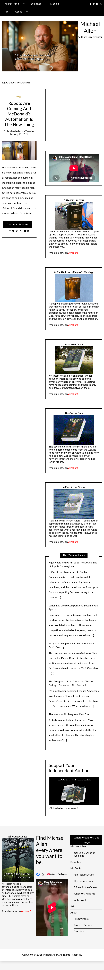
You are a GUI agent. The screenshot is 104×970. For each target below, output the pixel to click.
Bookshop (36, 4)
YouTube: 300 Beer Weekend (84, 849)
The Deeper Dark (83, 876)
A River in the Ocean (85, 882)
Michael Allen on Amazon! (63, 803)
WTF (19, 97)
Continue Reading (17, 224)
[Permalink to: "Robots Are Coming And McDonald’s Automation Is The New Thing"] (19, 150)
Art (6, 12)
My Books (53, 4)
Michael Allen (12, 4)
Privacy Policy (81, 914)
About (18, 12)
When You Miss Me (84, 888)
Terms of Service (83, 920)
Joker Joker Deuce (84, 869)
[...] (92, 592)
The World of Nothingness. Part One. (69, 671)
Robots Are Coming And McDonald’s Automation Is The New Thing (19, 114)
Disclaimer (79, 926)
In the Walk (80, 895)
